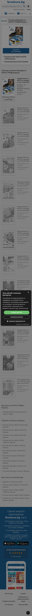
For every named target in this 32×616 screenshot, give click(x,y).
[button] (16, 321)
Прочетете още (23, 308)
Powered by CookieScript (22, 324)
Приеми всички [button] (16, 312)
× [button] (28, 292)
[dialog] (16, 308)
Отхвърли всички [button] (16, 317)
